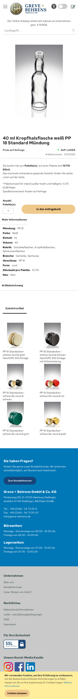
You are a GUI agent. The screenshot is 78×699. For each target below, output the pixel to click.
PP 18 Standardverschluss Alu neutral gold (53, 432)
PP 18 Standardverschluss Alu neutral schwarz (13, 396)
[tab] (39, 221)
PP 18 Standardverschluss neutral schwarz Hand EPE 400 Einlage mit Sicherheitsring (53, 356)
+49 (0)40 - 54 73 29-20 (23, 512)
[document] (39, 685)
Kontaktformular (13, 587)
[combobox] (39, 30)
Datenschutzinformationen (19, 609)
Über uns (9, 582)
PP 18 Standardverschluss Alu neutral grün (16, 432)
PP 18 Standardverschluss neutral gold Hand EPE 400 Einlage (15, 355)
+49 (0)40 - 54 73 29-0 (23, 508)
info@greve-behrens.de (17, 516)
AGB (6, 619)
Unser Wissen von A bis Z (17, 592)
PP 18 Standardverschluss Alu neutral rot (52, 394)
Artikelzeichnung (12, 285)
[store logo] (28, 9)
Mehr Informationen (14, 219)
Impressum (10, 624)
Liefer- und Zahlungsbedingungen (23, 614)
